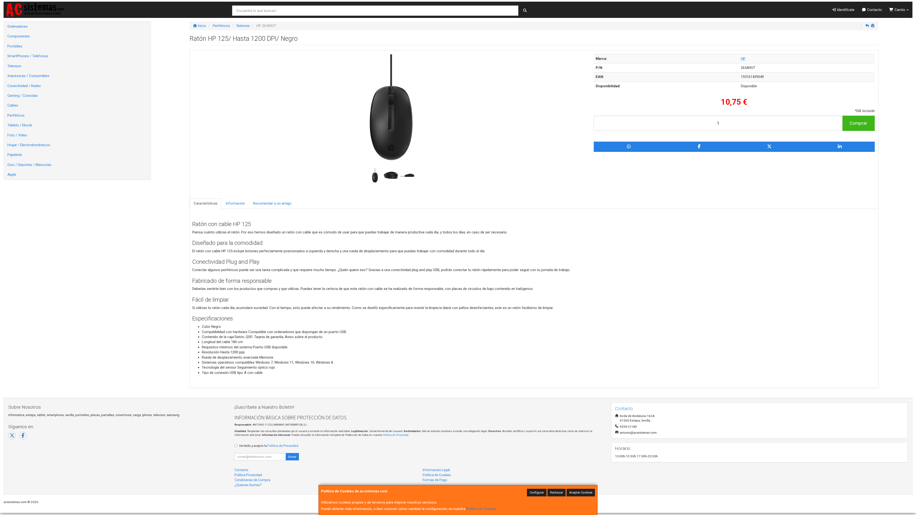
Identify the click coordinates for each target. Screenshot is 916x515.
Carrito (900, 10)
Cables (12, 105)
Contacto (874, 10)
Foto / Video (17, 135)
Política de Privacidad (395, 435)
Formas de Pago (435, 480)
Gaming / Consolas (22, 95)
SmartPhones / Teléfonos (27, 56)
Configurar (537, 492)
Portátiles (14, 46)
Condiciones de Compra (252, 480)
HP (743, 59)
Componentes (18, 36)
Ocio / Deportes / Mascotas (29, 165)
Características (206, 203)
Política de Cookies (481, 509)
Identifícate (845, 10)
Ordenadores (17, 26)
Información (235, 203)
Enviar (292, 456)
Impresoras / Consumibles (28, 76)
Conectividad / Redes (24, 86)
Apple (11, 174)
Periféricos (16, 115)
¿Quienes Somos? (248, 485)
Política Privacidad (248, 475)
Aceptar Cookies (580, 492)
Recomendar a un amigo (272, 203)
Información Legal (436, 470)
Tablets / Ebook (19, 125)
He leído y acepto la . (269, 446)
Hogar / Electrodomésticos (28, 145)
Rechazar (556, 492)
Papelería (14, 155)
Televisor (14, 66)
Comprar (858, 123)
